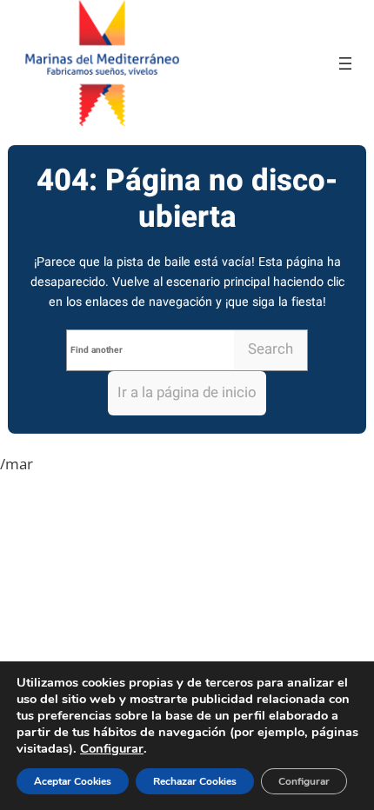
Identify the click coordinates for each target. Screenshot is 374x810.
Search (270, 349)
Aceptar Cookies (72, 781)
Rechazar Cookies (195, 781)
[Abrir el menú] (345, 63)
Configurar (112, 748)
